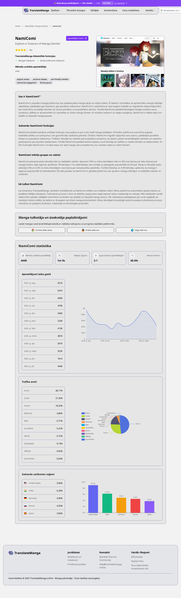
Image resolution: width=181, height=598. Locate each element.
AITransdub (137, 556)
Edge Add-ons (141, 230)
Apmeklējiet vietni (76, 38)
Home (17, 26)
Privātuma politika (77, 564)
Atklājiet (95, 10)
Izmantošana (110, 10)
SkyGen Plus (137, 561)
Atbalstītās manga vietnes (36, 26)
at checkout (119, 3)
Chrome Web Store (43, 230)
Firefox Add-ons (92, 230)
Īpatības (55, 10)
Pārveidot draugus (76, 10)
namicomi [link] (56, 26)
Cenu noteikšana (130, 10)
